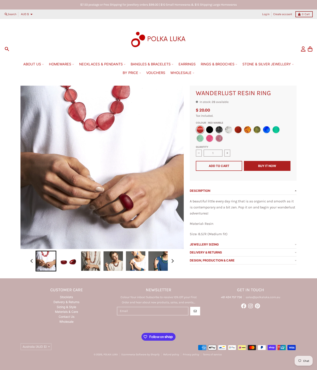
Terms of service (212, 354)
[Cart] (310, 49)
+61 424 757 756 (231, 297)
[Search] (6, 49)
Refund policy (171, 354)
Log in (266, 14)
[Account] (303, 49)
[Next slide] (172, 261)
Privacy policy (191, 354)
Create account (282, 14)
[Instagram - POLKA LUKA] (250, 306)
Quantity (202, 146)
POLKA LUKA (111, 354)
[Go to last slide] (32, 261)
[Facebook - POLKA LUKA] (243, 306)
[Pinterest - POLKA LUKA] (257, 306)
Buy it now (267, 166)
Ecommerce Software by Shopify (140, 354)
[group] (46, 261)
